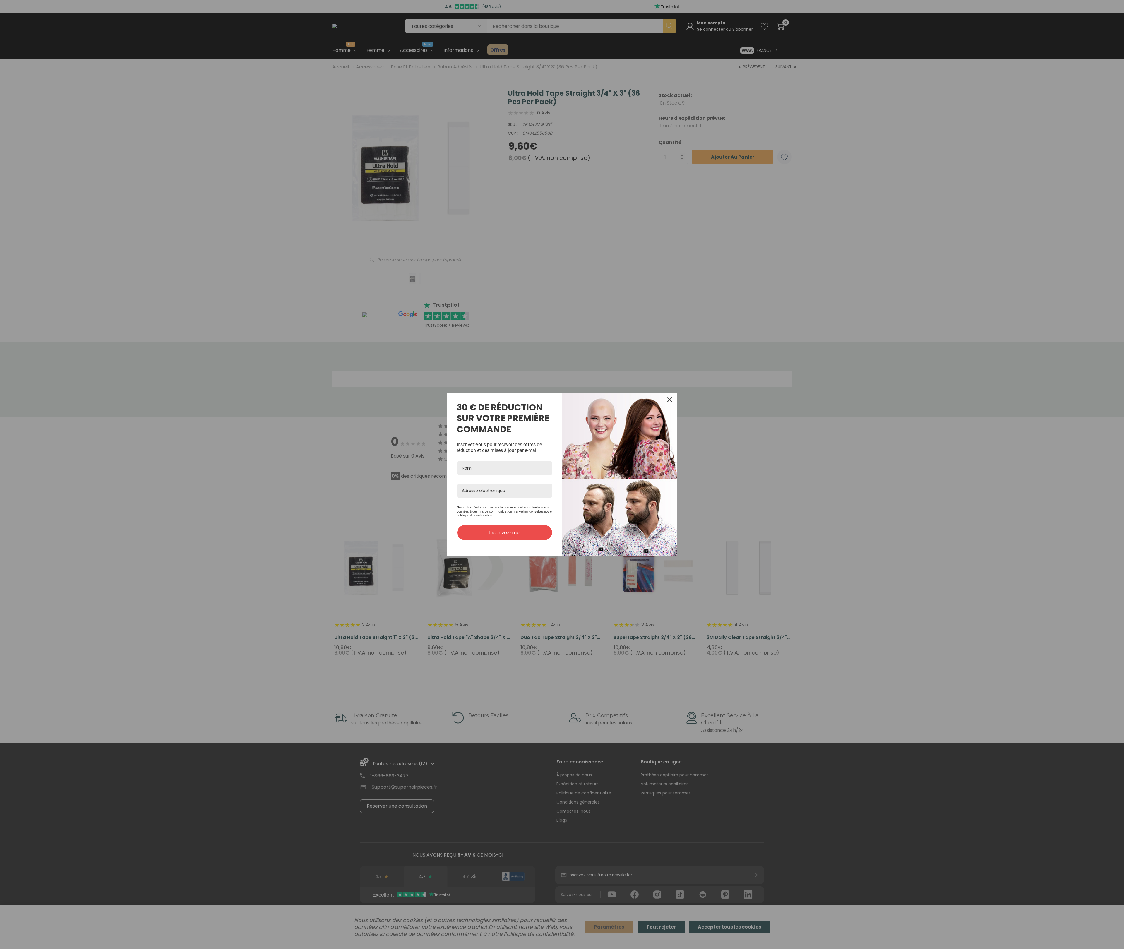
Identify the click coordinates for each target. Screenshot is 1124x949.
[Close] (670, 400)
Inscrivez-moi (504, 532)
